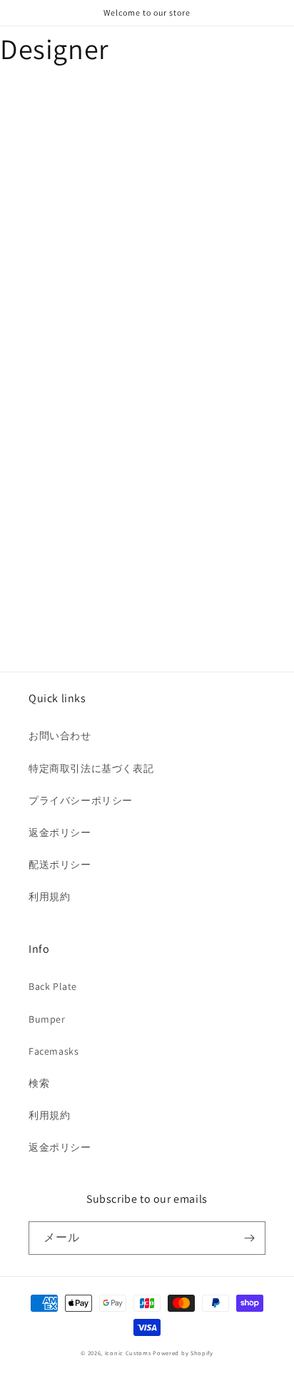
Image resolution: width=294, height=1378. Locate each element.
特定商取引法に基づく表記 (91, 768)
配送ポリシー (60, 864)
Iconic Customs (128, 1353)
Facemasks (53, 1051)
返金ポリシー (60, 832)
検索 (39, 1083)
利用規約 (49, 896)
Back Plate (53, 986)
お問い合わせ (60, 735)
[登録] (249, 1238)
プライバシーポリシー (81, 800)
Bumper (47, 1019)
